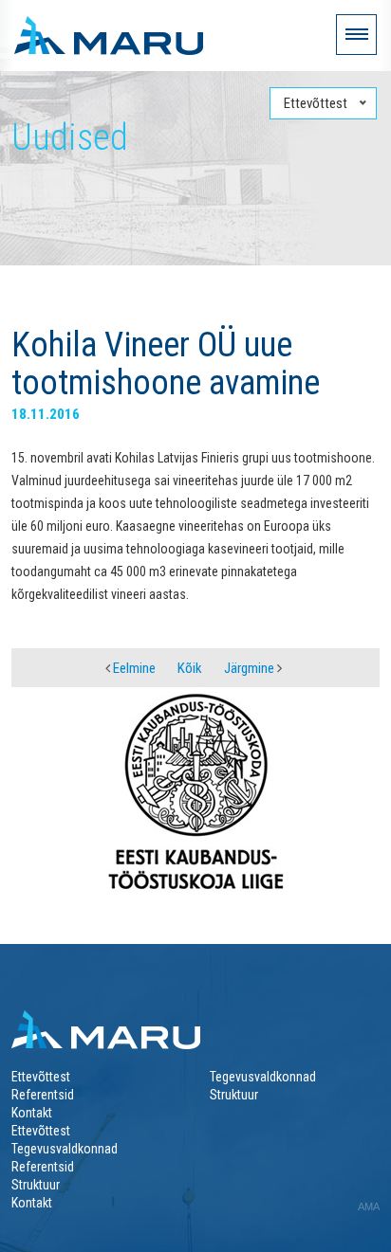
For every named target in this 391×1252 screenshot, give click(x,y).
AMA (369, 1206)
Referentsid (42, 1094)
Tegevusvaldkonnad (263, 1076)
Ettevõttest (40, 1076)
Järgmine (250, 668)
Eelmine (133, 668)
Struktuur (234, 1094)
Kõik (189, 668)
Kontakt (31, 1112)
